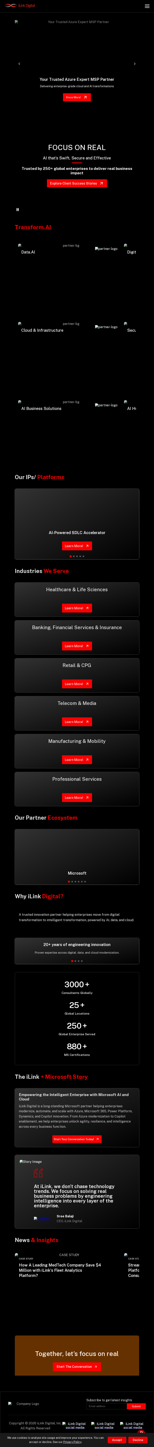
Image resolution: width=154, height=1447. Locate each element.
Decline (138, 1440)
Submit (136, 1406)
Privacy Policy (72, 1442)
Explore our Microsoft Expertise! (73, 97)
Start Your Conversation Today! (74, 1139)
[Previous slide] (19, 63)
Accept (117, 1440)
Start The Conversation (74, 1367)
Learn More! (33, 283)
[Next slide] (134, 63)
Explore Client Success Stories (73, 183)
